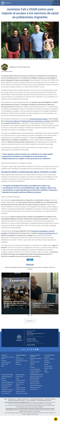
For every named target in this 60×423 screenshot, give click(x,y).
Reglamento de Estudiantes (23, 399)
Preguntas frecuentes (20, 387)
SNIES (5, 399)
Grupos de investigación (6, 384)
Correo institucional (20, 382)
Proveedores (47, 362)
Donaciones (4, 380)
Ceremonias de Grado (20, 380)
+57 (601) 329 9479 (32, 339)
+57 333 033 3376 (34, 341)
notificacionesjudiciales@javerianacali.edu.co (15, 405)
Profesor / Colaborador (49, 358)
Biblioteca (3, 378)
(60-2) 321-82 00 (30, 334)
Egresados (46, 360)
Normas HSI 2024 (34, 389)
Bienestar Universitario (50, 399)
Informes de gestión (34, 380)
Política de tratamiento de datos (44, 400)
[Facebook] (28, 260)
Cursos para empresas (35, 369)
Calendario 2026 (19, 376)
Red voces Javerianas (20, 389)
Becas (2, 366)
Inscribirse (3, 360)
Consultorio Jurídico (34, 373)
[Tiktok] (33, 349)
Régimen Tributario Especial (36, 385)
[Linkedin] (32, 260)
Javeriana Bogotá (48, 366)
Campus (17, 378)
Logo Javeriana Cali (5, 393)
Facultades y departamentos (7, 382)
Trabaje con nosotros (20, 391)
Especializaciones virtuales (21, 360)
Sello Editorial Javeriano (6, 391)
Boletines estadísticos (35, 381)
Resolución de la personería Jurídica (16, 400)
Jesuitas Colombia (48, 368)
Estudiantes (46, 357)
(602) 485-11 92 (41, 333)
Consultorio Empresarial (35, 371)
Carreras (18, 357)
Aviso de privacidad (30, 400)
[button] (55, 3)
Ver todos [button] (29, 321)
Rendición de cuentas (34, 383)
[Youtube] (37, 349)
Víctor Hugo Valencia (12, 121)
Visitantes (46, 371)
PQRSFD (17, 386)
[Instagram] (31, 349)
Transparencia (4, 387)
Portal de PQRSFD (36, 411)
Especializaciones (19, 358)
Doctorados (18, 364)
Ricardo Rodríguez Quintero (39, 119)
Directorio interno (19, 384)
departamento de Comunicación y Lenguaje (36, 121)
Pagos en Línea (4, 364)
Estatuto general (11, 399)
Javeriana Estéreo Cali (6, 386)
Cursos (31, 365)
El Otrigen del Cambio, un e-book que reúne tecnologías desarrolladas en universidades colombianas (44, 305)
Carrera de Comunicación (47, 233)
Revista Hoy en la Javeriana (22, 393)
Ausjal (45, 370)
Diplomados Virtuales (34, 361)
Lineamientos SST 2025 (35, 387)
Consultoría (32, 367)
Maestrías (18, 362)
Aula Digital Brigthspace (6, 376)
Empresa (46, 364)
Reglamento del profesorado (37, 399)
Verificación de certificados (7, 389)
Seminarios (32, 363)
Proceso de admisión (6, 362)
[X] (30, 260)
